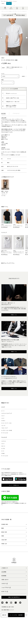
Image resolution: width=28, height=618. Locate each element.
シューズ (3, 425)
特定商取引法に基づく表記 (8, 606)
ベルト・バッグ (4, 428)
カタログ (4, 583)
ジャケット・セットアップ (6, 413)
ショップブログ (5, 587)
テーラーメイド (4, 432)
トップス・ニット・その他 (6, 430)
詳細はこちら (14, 314)
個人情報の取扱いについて (8, 609)
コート (2, 451)
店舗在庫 (4, 615)
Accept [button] (9, 3)
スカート (3, 446)
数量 (2, 79)
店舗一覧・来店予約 (13, 597)
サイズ (2, 73)
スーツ (2, 410)
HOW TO (3, 591)
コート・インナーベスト (6, 423)
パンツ (2, 415)
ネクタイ (3, 420)
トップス (3, 448)
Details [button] (15, 1)
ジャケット (3, 441)
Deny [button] (3, 3)
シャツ (2, 418)
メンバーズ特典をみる (14, 485)
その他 (2, 453)
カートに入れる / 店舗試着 (16, 615)
